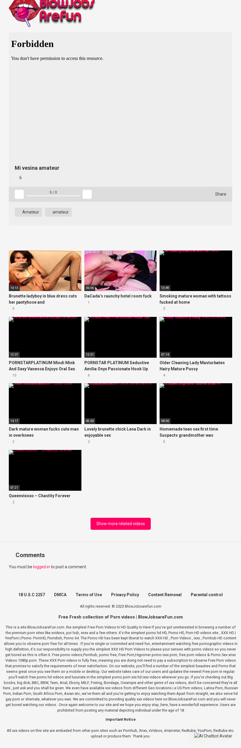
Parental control (207, 594)
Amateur (30, 212)
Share (220, 194)
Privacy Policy (125, 594)
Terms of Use (89, 594)
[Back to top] (221, 730)
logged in (41, 566)
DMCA (60, 594)
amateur (60, 212)
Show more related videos (120, 523)
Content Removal (165, 594)
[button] (213, 736)
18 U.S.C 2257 (31, 594)
